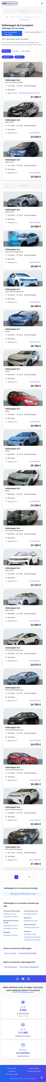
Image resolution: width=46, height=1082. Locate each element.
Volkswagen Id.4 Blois (30, 914)
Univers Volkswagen (10, 953)
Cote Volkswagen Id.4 (10, 967)
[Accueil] (7, 17)
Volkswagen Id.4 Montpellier (32, 940)
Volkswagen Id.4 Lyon (9, 914)
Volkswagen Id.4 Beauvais (31, 927)
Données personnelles (34, 1071)
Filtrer (7, 51)
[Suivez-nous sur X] (28, 979)
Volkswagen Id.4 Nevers (10, 928)
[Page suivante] (34, 877)
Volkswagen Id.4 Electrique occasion (23, 894)
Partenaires (11, 1071)
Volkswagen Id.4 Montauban (32, 937)
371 (29, 877)
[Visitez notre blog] (17, 979)
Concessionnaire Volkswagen (27, 953)
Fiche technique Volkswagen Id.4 (29, 967)
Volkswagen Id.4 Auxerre (10, 925)
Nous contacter (11, 1068)
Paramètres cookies (12, 1074)
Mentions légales (34, 1068)
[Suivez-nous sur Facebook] (23, 979)
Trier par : (15, 51)
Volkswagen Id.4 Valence (10, 916)
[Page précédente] (12, 877)
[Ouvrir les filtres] (42, 1078)
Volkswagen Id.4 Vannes (10, 935)
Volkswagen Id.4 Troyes (31, 920)
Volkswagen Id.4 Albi (30, 934)
